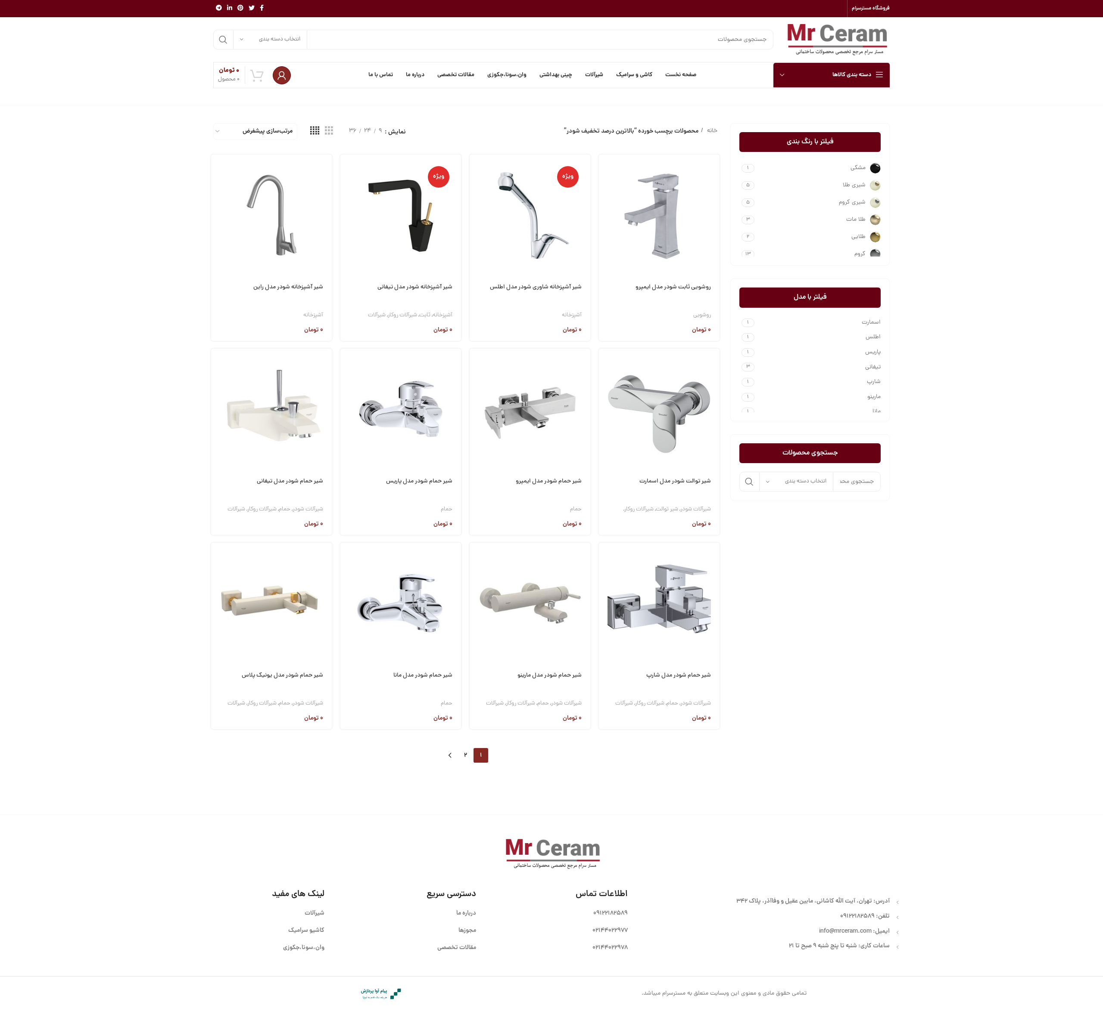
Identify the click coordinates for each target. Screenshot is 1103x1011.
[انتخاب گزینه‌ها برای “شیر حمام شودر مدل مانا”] (347, 559)
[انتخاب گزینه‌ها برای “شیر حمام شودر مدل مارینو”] (476, 559)
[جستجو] (223, 39)
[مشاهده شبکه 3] (329, 131)
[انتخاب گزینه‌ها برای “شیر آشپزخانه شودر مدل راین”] (217, 171)
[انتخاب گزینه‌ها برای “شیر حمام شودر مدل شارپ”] (605, 559)
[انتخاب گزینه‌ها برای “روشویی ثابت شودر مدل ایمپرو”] (605, 171)
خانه (711, 131)
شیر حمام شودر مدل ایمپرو (549, 481)
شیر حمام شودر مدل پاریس (419, 481)
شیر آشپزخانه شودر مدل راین (288, 287)
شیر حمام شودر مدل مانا (422, 675)
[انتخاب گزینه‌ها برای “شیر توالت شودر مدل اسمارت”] (605, 365)
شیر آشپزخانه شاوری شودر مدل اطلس (536, 287)
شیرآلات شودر (695, 509)
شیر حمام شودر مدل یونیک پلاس (282, 675)
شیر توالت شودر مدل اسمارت (675, 481)
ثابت (424, 315)
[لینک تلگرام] (218, 8)
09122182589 (857, 916)
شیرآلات (377, 315)
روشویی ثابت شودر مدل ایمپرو (673, 287)
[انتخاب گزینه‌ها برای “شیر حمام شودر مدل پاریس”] (347, 365)
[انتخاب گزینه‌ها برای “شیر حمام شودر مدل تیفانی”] (217, 365)
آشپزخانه (572, 315)
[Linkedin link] (229, 8)
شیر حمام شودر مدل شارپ (678, 675)
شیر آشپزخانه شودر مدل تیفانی (414, 287)
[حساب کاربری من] (281, 75)
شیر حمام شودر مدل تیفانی (290, 481)
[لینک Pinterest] (240, 8)
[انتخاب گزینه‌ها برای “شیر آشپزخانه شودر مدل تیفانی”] (347, 171)
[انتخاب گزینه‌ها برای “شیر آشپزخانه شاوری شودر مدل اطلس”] (476, 171)
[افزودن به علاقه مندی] (605, 237)
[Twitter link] (251, 8)
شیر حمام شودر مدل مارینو (549, 675)
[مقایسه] (605, 215)
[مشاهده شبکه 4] (314, 131)
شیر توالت (667, 509)
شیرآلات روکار (402, 315)
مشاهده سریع (605, 193)
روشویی (702, 315)
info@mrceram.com (845, 931)
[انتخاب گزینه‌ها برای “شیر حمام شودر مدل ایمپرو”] (476, 365)
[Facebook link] (261, 8)
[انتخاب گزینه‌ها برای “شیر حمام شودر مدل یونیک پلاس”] (217, 559)
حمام (576, 509)
